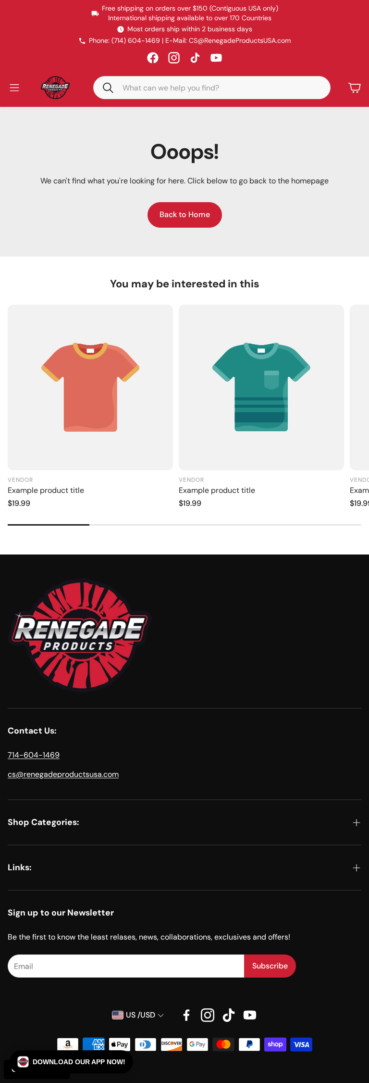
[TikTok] (195, 57)
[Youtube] (250, 1015)
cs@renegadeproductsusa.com (63, 774)
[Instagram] (174, 57)
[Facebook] (153, 57)
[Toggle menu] (14, 87)
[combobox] (218, 87)
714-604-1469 (34, 755)
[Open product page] (90, 387)
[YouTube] (216, 57)
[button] (104, 87)
